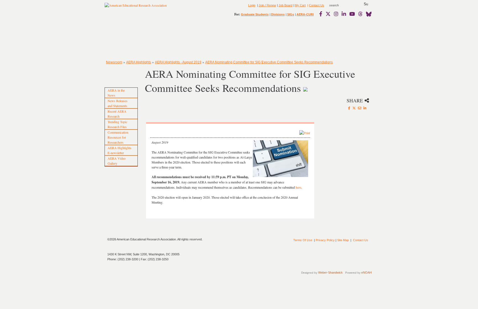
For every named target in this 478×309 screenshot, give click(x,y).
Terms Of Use (302, 240)
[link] (322, 14)
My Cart (300, 5)
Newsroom (114, 62)
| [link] (307, 5)
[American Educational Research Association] (136, 7)
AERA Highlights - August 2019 (178, 62)
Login (251, 5)
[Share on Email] (359, 108)
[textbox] (339, 5)
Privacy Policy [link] (325, 240)
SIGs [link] (290, 14)
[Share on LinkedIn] (365, 108)
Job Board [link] (285, 5)
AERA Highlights (138, 62)
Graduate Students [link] (255, 14)
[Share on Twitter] (354, 108)
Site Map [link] (343, 240)
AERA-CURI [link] (305, 14)
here (298, 187)
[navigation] (121, 38)
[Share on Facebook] (349, 108)
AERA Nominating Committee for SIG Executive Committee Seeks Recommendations (269, 62)
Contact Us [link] (316, 5)
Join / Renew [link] (267, 5)
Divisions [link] (278, 14)
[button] (366, 4)
